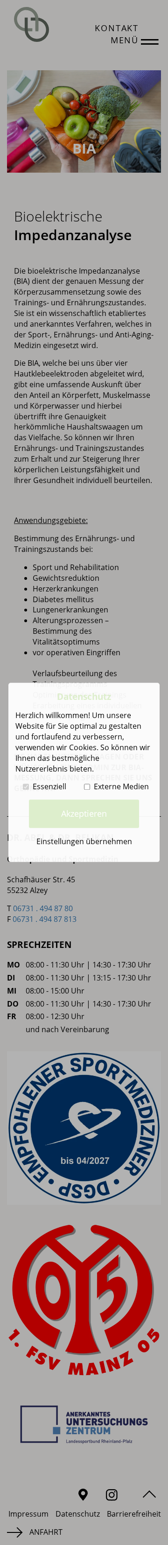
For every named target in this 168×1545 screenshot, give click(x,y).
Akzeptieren (84, 813)
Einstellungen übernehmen (84, 841)
